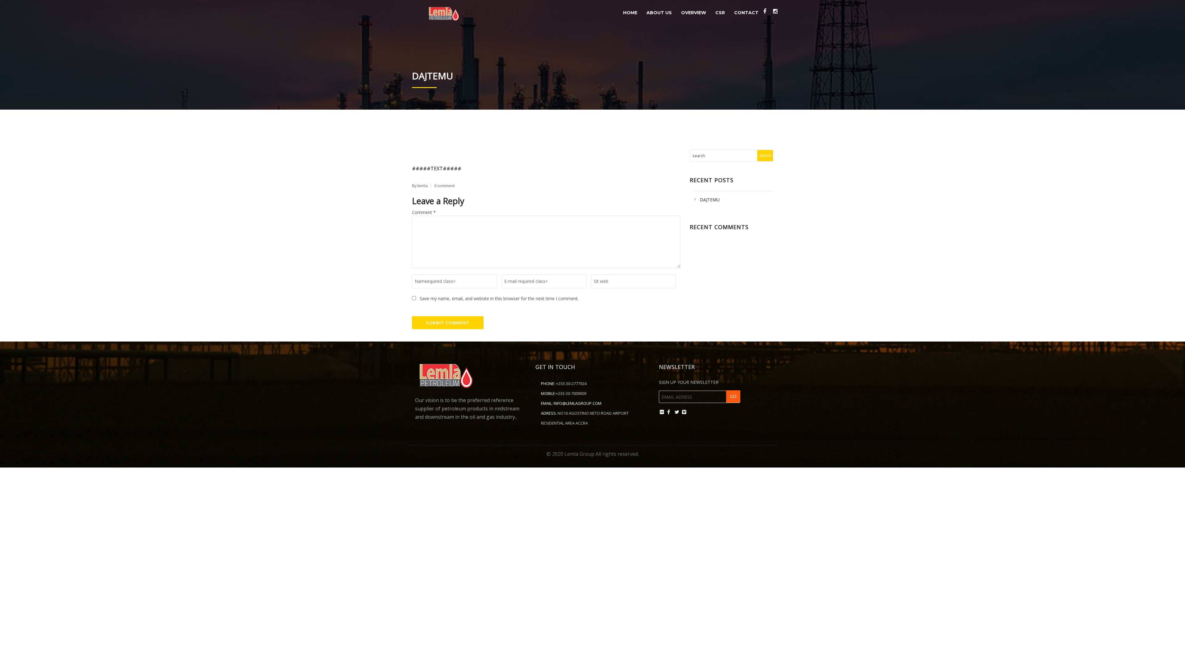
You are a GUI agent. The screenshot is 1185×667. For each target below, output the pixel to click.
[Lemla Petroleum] (444, 12)
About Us (659, 12)
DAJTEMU (710, 200)
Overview (693, 12)
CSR (720, 12)
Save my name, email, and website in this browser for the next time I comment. (499, 298)
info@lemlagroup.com (577, 403)
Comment (424, 212)
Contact (746, 12)
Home (630, 12)
